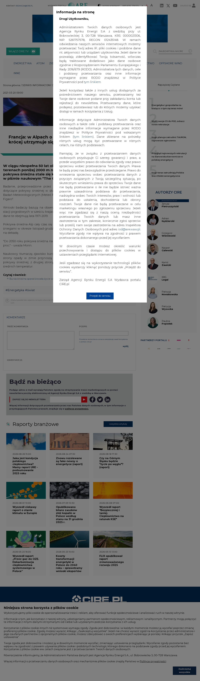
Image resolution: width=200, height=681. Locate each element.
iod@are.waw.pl (129, 229)
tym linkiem (83, 136)
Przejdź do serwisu (100, 295)
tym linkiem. (92, 82)
